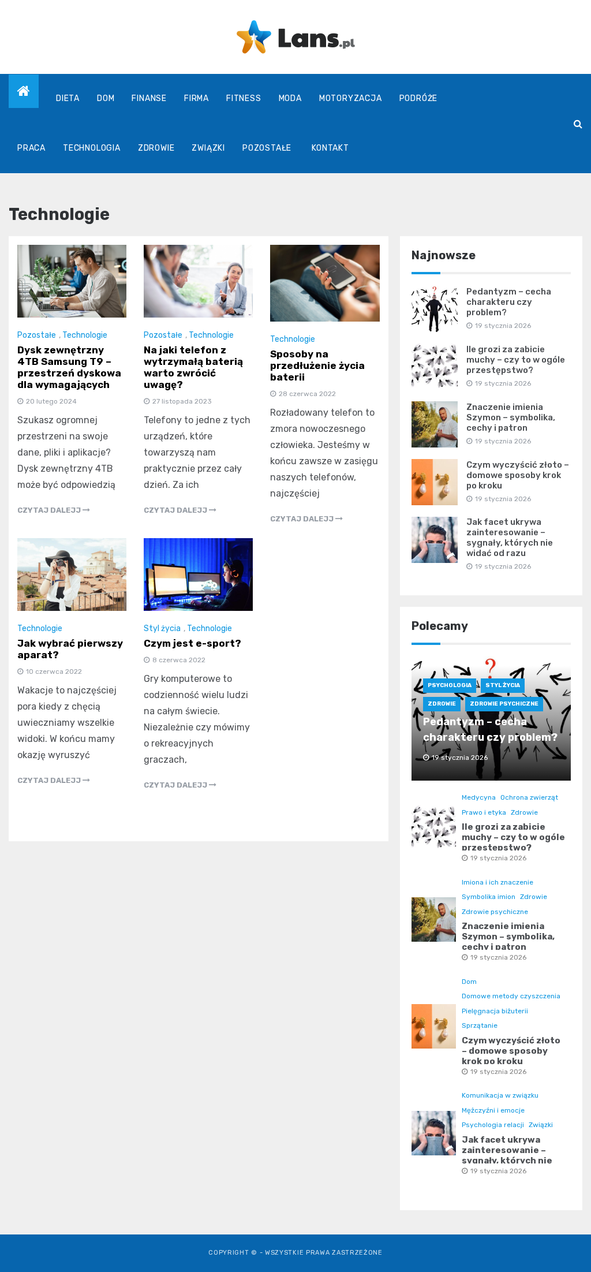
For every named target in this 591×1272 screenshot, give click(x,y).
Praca (31, 148)
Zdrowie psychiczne (504, 703)
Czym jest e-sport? (192, 643)
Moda (290, 98)
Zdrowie (156, 148)
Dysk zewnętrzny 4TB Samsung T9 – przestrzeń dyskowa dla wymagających (69, 367)
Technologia (92, 148)
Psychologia (450, 685)
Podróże (418, 98)
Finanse (149, 98)
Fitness (243, 98)
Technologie (84, 335)
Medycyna (479, 797)
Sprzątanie (480, 1025)
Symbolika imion (488, 897)
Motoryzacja (350, 98)
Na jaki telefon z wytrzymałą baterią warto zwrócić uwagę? (193, 367)
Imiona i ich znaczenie (497, 882)
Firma (196, 98)
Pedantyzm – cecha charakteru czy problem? (508, 302)
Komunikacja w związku (500, 1095)
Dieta (68, 98)
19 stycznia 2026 (498, 858)
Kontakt (330, 148)
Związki (208, 148)
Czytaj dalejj (50, 510)
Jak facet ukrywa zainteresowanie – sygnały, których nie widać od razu (509, 537)
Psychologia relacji (493, 1125)
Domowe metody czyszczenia (511, 996)
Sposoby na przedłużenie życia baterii (317, 365)
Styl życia (162, 628)
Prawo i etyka (484, 812)
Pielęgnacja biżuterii (495, 1011)
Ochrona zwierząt (529, 797)
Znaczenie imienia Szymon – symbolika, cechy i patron (510, 417)
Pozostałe (266, 148)
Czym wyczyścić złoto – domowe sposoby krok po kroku (517, 475)
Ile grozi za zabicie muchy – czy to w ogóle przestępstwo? (515, 359)
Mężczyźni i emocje (493, 1110)
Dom (105, 98)
